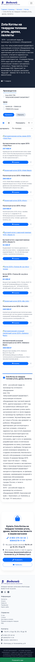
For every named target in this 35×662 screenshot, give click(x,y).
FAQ (2, 623)
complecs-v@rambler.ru (10, 640)
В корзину (16, 162)
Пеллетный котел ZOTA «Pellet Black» (17, 176)
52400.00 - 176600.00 (13, 106)
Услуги (3, 601)
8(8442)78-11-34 (17, 540)
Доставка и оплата (7, 619)
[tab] (3, 123)
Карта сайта (5, 607)
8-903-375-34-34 (18, 538)
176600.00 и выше (12, 109)
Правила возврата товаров (9, 621)
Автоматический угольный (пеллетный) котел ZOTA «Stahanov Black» (16, 343)
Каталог (19, 9)
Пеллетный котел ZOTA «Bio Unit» (15, 306)
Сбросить (20, 115)
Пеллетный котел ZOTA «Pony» (14, 206)
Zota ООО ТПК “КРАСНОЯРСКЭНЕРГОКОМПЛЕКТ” (17, 96)
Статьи (3, 617)
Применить (8, 115)
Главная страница (7, 9)
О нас (3, 615)
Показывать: (20, 123)
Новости (3, 603)
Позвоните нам (17, 660)
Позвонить (19, 560)
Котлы (26, 9)
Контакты (4, 599)
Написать (18, 565)
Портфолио (4, 605)
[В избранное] (30, 162)
